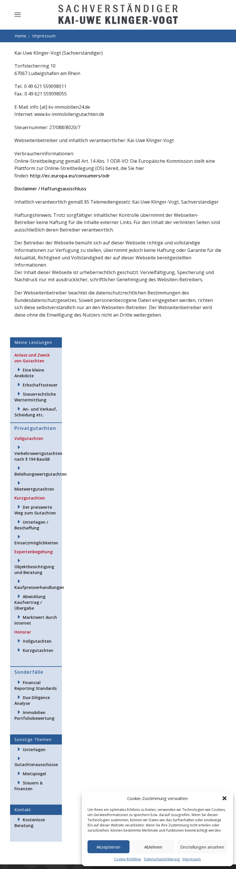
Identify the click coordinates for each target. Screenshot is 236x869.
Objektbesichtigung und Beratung (34, 569)
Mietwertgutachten (34, 489)
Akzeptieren (108, 847)
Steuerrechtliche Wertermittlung (35, 397)
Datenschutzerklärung (162, 859)
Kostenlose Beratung (29, 822)
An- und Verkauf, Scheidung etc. (35, 412)
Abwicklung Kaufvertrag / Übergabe (29, 602)
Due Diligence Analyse (32, 700)
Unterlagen (34, 749)
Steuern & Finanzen (28, 785)
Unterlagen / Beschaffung (31, 525)
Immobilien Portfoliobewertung (34, 715)
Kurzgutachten (38, 650)
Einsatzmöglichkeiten (36, 542)
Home (20, 36)
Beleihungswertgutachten (40, 474)
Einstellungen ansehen (202, 847)
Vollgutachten (37, 641)
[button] (224, 798)
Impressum (191, 859)
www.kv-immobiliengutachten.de (69, 114)
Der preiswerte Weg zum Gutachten (35, 510)
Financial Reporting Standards (35, 685)
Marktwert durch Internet (35, 620)
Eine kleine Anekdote (29, 372)
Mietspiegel (34, 773)
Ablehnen (153, 847)
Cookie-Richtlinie (127, 859)
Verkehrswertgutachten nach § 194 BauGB (38, 456)
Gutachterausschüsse (36, 764)
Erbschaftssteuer (40, 385)
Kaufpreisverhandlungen (39, 587)
